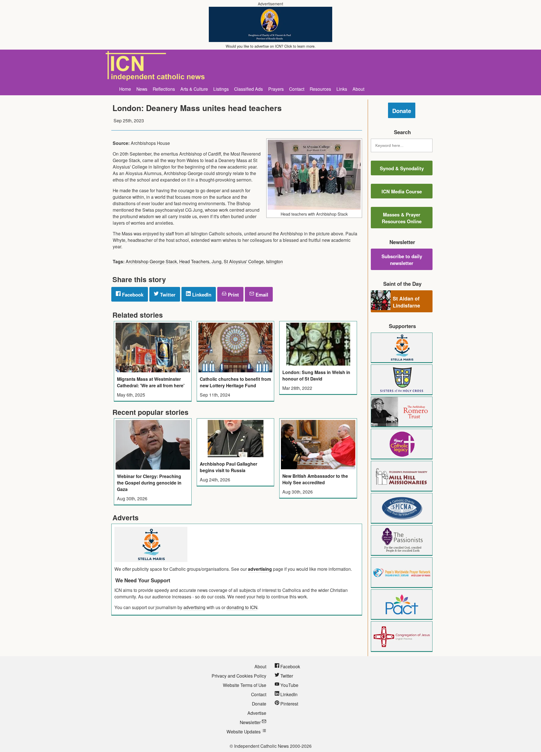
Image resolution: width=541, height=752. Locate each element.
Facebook (132, 294)
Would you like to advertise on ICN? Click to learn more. (271, 46)
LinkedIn (201, 294)
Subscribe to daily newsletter (402, 259)
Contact (296, 89)
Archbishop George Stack (151, 261)
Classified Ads (248, 89)
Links (341, 89)
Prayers (276, 89)
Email (261, 294)
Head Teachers (194, 261)
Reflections (164, 89)
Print (233, 294)
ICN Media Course (402, 191)
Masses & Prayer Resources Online (402, 218)
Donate (401, 111)
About (358, 89)
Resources (320, 89)
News (141, 89)
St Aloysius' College (244, 261)
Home (125, 89)
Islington (274, 261)
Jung (216, 261)
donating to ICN (242, 607)
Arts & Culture (194, 89)
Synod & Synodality (402, 168)
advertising (260, 569)
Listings (221, 89)
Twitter (167, 294)
